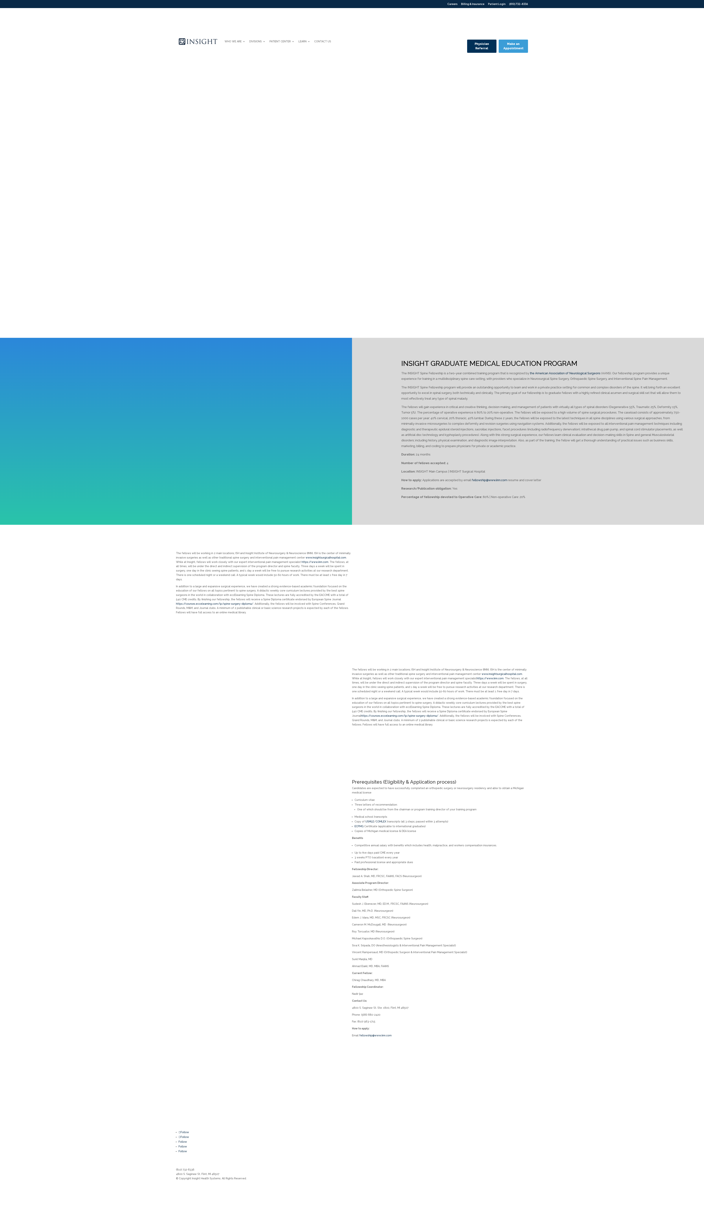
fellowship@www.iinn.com (375, 1035)
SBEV (514, 1099)
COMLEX (381, 821)
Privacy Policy (519, 1092)
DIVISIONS (255, 41)
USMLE (369, 821)
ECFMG (359, 826)
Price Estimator (441, 1106)
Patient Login (370, 1113)
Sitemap (516, 1106)
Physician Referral (482, 46)
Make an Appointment (513, 46)
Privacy (515, 1113)
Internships (439, 1092)
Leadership (439, 1099)
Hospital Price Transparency (449, 1113)
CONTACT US (322, 41)
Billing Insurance (372, 1092)
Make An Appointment (375, 1099)
